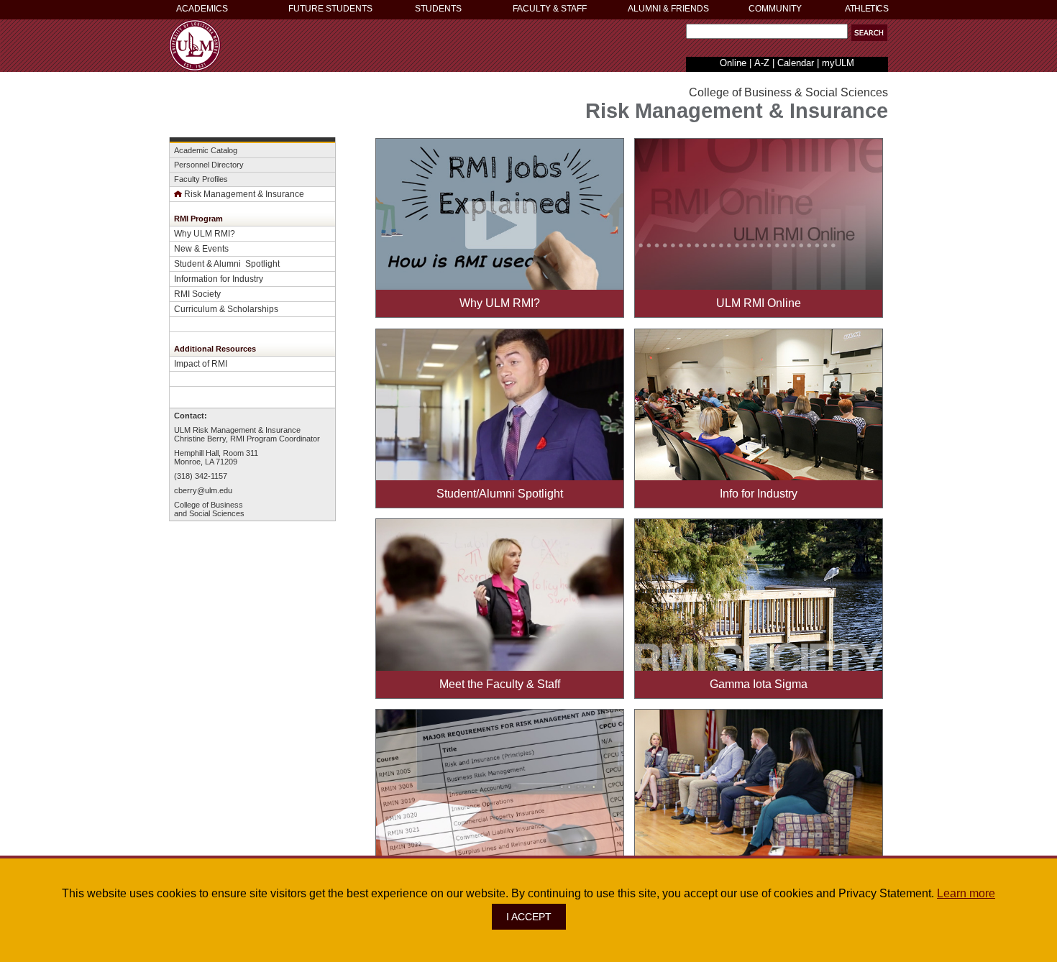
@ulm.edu (214, 490)
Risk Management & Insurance (244, 193)
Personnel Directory (209, 164)
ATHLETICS (866, 9)
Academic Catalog (205, 150)
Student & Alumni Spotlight (227, 263)
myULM (838, 63)
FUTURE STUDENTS (330, 9)
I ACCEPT (529, 916)
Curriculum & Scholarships (226, 308)
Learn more (966, 893)
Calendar (795, 63)
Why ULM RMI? (204, 233)
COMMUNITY (775, 9)
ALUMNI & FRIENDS (668, 9)
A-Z (761, 63)
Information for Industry (218, 278)
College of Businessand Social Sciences (209, 509)
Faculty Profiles (201, 179)
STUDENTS (438, 9)
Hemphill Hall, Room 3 (212, 453)
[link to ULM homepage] (195, 67)
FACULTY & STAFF (550, 9)
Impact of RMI (200, 363)
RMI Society (197, 293)
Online (733, 63)
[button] (869, 33)
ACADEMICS (202, 9)
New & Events (201, 248)
